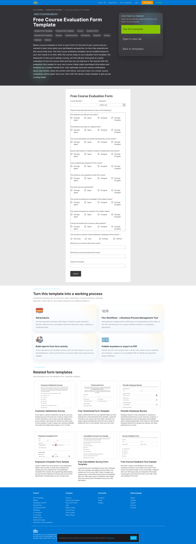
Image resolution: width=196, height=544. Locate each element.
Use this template (133, 29)
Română (133, 500)
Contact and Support (73, 500)
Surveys (80, 31)
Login (136, 3)
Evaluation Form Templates (65, 31)
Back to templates (133, 48)
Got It (133, 538)
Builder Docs (37, 505)
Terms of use (70, 510)
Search (100, 3)
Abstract (48, 40)
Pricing (159, 3)
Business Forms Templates (43, 35)
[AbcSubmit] (35, 2)
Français (133, 507)
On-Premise (37, 515)
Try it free (147, 3)
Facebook (101, 498)
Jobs (67, 505)
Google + (101, 503)
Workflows (36, 510)
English (132, 498)
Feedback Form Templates (54, 10)
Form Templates (126, 3)
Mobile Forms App (39, 520)
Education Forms (92, 31)
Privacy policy (70, 512)
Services (59, 35)
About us (69, 498)
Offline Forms (37, 517)
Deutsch (133, 505)
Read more (110, 538)
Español (133, 503)
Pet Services (85, 35)
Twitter (100, 500)
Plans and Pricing (71, 503)
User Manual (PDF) (39, 507)
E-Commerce (37, 512)
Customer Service (71, 35)
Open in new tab (132, 38)
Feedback (38, 40)
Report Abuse (70, 515)
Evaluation (97, 35)
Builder (35, 500)
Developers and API (39, 503)
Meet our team (70, 507)
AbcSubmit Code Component (43, 522)
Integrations (112, 3)
